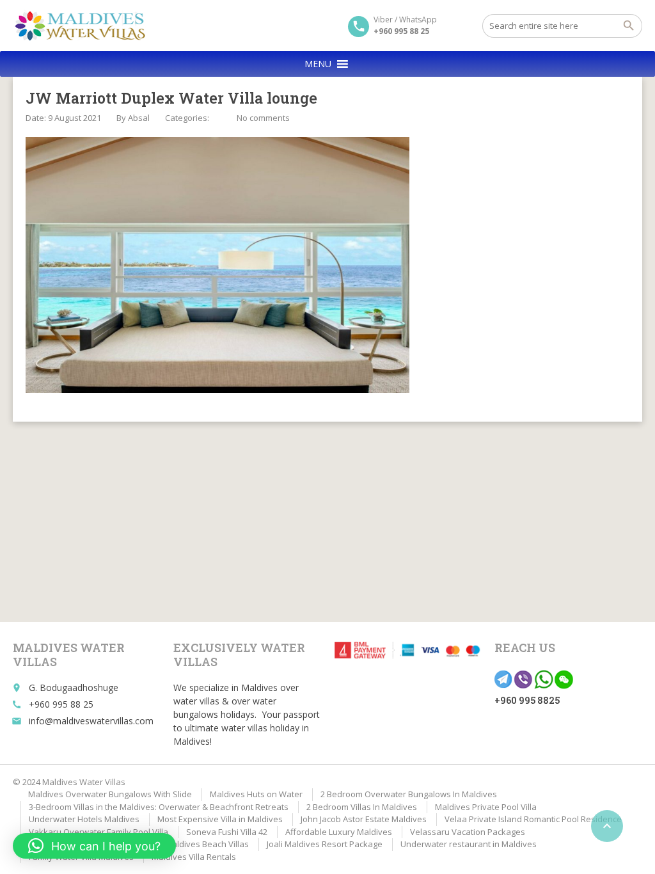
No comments (263, 117)
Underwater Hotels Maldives (84, 819)
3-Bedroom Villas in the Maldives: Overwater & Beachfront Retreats (158, 807)
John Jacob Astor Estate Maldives (364, 819)
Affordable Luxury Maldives (338, 832)
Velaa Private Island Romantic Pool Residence (533, 819)
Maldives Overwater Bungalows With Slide (110, 794)
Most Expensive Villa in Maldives (220, 819)
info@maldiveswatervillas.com (91, 721)
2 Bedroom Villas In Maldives (361, 807)
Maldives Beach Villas (207, 844)
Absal (139, 117)
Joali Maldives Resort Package (325, 844)
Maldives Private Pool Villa (486, 807)
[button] (317, 64)
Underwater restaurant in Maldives (468, 844)
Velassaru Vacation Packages (467, 832)
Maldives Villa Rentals (194, 856)
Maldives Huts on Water (256, 794)
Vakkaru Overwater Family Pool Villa (98, 832)
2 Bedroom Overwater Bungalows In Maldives (408, 794)
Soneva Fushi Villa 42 (226, 832)
